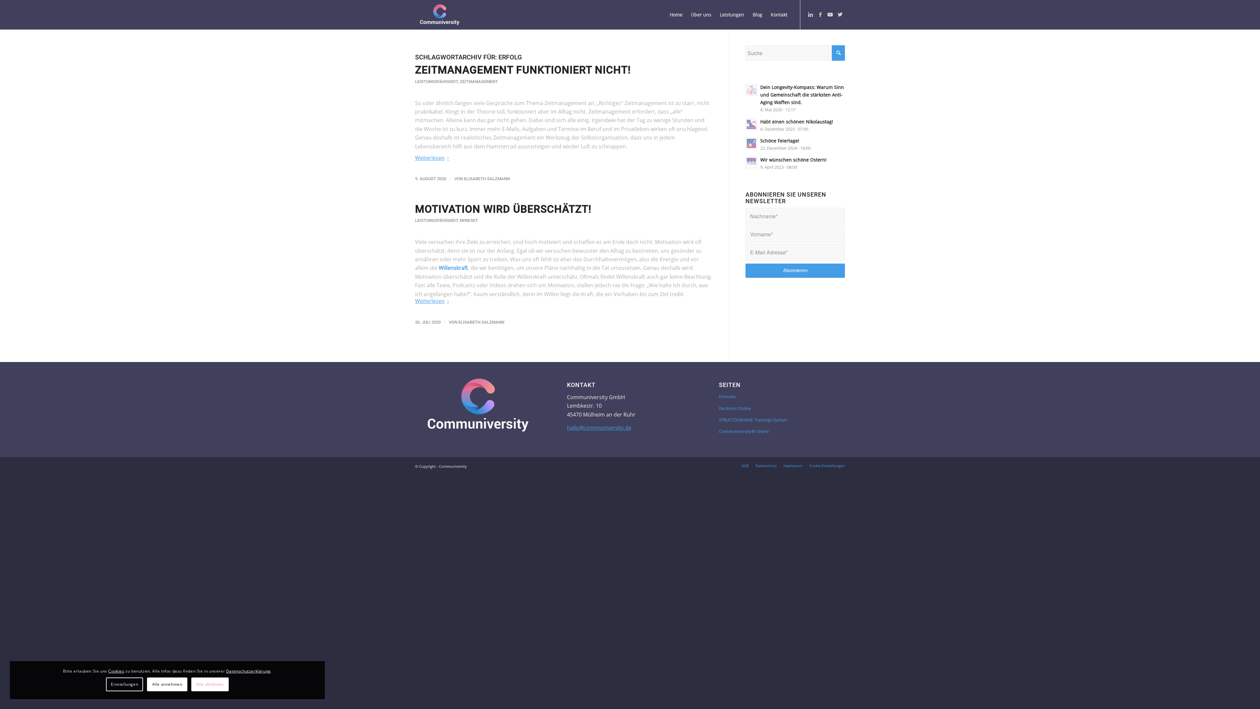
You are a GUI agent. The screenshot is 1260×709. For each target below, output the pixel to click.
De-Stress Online (735, 408)
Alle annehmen (167, 684)
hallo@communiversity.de (599, 427)
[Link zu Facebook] (820, 14)
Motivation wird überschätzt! (503, 209)
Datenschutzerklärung (248, 671)
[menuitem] (676, 15)
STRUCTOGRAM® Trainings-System (753, 420)
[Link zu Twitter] (840, 14)
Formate (727, 396)
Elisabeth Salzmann (487, 178)
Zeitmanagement (479, 81)
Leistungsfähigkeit (436, 81)
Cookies (116, 671)
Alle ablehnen (210, 684)
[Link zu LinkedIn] (810, 14)
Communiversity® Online (744, 431)
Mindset (469, 220)
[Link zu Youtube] (830, 14)
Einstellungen (124, 684)
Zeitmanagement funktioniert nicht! (523, 70)
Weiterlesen (430, 157)
